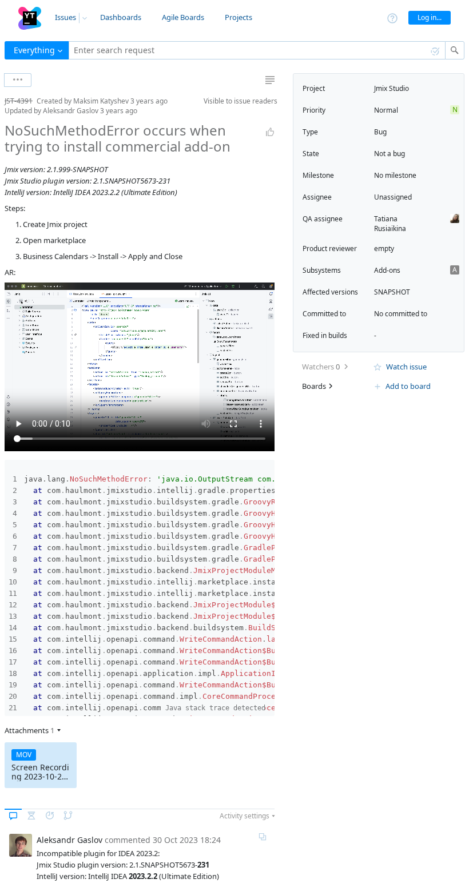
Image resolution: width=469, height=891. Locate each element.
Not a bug (389, 153)
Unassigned (393, 197)
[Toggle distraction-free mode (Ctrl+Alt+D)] (270, 80)
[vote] (270, 132)
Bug (380, 132)
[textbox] (257, 50)
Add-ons (387, 270)
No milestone (395, 175)
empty (384, 248)
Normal (386, 110)
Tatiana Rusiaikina (390, 223)
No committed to (400, 314)
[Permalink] (263, 837)
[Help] (392, 17)
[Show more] (17, 80)
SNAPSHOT (392, 292)
